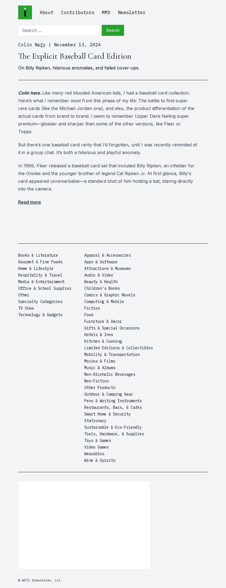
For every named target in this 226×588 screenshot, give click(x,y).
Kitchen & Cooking (103, 341)
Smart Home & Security (107, 414)
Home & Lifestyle (35, 268)
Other (23, 294)
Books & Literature (38, 255)
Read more (29, 202)
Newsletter (132, 12)
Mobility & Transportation (111, 354)
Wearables (94, 453)
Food (88, 314)
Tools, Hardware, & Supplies (114, 433)
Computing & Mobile (104, 301)
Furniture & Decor (103, 321)
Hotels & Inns (98, 334)
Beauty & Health (100, 281)
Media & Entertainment (41, 281)
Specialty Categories (40, 301)
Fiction (92, 308)
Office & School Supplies (44, 288)
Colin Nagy (32, 44)
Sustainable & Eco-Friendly (113, 427)
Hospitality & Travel (40, 275)
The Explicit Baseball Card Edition (74, 56)
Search (113, 30)
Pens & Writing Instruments (113, 400)
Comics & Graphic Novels (109, 294)
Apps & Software (100, 261)
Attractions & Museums (107, 268)
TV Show (26, 308)
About (46, 12)
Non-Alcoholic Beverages (109, 374)
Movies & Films (99, 361)
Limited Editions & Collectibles (118, 347)
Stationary (95, 420)
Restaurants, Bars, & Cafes (113, 407)
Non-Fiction (96, 380)
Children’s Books (102, 288)
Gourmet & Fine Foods (40, 261)
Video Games (96, 447)
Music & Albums (99, 367)
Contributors (77, 12)
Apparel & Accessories (107, 255)
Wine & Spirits (99, 460)
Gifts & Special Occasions (111, 328)
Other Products (99, 387)
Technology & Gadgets (40, 314)
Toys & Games (97, 440)
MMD (106, 12)
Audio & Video (98, 275)
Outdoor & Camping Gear (108, 394)
